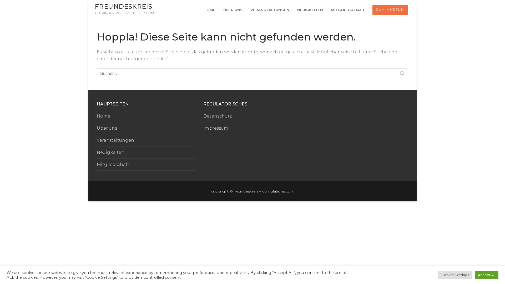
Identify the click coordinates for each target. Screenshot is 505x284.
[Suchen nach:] (252, 73)
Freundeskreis (123, 6)
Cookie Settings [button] (455, 275)
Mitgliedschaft (113, 164)
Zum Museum (390, 9)
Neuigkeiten (110, 152)
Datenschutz (217, 116)
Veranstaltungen (115, 140)
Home (103, 116)
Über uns (107, 128)
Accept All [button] (486, 275)
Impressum (215, 128)
